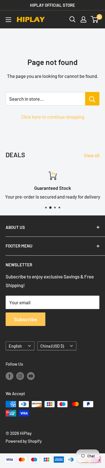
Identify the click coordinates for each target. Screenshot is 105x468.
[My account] (83, 19)
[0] (94, 19)
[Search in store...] (92, 98)
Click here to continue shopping (52, 117)
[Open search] (72, 19)
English (15, 346)
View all (91, 155)
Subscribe (25, 319)
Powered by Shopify (24, 441)
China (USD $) (52, 346)
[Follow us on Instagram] (20, 375)
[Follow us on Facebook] (9, 375)
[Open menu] (8, 19)
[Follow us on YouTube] (31, 375)
